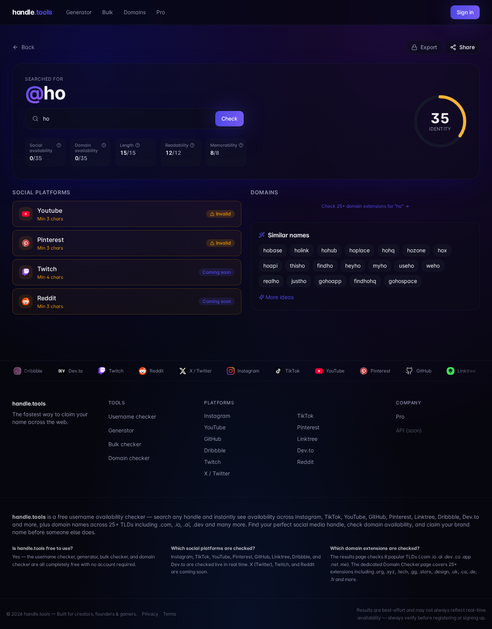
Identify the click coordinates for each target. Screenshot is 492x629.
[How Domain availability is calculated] (103, 145)
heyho (353, 265)
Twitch (75, 371)
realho (271, 281)
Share (467, 47)
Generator (78, 12)
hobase (272, 250)
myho (380, 265)
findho (325, 265)
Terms (169, 614)
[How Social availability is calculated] (59, 145)
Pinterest (339, 371)
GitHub (382, 371)
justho (298, 281)
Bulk (107, 12)
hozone (416, 250)
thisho (297, 265)
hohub (329, 250)
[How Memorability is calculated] (241, 145)
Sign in (465, 12)
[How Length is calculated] (137, 145)
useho (406, 265)
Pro (160, 12)
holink (301, 250)
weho (433, 265)
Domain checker (129, 458)
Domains (135, 12)
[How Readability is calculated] (192, 145)
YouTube (294, 371)
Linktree (425, 371)
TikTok (251, 371)
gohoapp (330, 281)
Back (28, 47)
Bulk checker (124, 444)
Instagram (207, 371)
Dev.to (34, 371)
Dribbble (215, 450)
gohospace (403, 281)
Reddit (115, 371)
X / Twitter (159, 371)
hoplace (359, 250)
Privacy (150, 614)
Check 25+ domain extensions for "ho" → (365, 206)
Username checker (132, 416)
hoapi (270, 265)
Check (229, 118)
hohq (388, 250)
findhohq (365, 281)
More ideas (280, 297)
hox (442, 250)
